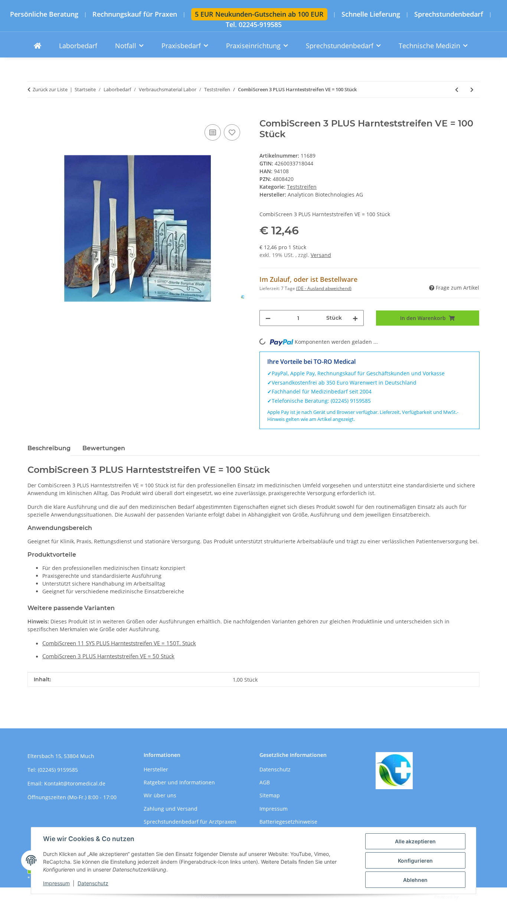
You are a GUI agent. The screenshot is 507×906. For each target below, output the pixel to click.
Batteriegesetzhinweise (288, 821)
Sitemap (269, 795)
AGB (264, 782)
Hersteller (156, 769)
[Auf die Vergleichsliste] (213, 132)
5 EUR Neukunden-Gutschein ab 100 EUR (259, 14)
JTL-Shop (468, 896)
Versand (321, 254)
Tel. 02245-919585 (254, 24)
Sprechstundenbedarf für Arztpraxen (190, 821)
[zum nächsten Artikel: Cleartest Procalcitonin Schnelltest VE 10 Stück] (472, 90)
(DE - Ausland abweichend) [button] (323, 288)
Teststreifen (302, 186)
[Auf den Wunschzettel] (232, 132)
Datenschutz (93, 883)
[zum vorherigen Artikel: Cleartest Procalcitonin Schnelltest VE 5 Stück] (456, 90)
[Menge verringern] (268, 318)
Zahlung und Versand (170, 808)
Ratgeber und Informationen (179, 782)
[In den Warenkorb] (33, 114)
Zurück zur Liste (50, 89)
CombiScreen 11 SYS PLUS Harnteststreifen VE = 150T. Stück (119, 643)
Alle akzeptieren (415, 841)
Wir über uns (160, 795)
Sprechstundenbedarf (448, 14)
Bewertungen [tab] (103, 448)
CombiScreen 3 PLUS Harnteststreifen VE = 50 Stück (108, 656)
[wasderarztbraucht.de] (37, 46)
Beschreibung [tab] (49, 448)
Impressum (56, 883)
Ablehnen (415, 880)
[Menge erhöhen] (355, 318)
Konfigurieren (415, 860)
